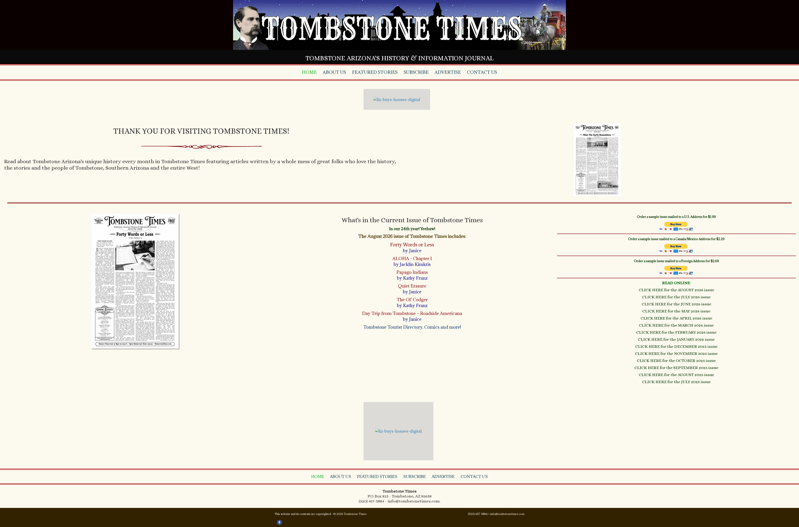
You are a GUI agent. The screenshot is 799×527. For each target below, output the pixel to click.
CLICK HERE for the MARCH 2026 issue (676, 325)
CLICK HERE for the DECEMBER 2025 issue (676, 346)
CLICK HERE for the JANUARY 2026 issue (676, 339)
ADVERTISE (448, 72)
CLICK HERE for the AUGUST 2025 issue (676, 374)
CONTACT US (482, 72)
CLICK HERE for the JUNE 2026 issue (676, 304)
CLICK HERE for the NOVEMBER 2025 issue (676, 353)
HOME (309, 72)
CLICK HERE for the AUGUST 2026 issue (676, 290)
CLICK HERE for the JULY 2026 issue (676, 297)
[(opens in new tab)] (135, 281)
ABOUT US (334, 72)
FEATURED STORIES (375, 72)
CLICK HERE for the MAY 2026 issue (676, 311)
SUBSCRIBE (416, 72)
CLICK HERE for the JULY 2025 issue (676, 381)
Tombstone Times (355, 514)
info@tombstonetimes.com (507, 514)
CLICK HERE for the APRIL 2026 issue (676, 318)
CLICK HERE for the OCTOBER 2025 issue (676, 360)
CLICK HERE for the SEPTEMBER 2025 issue (676, 367)
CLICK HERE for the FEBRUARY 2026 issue (676, 332)
